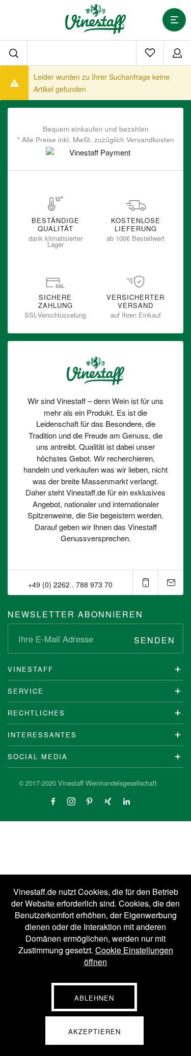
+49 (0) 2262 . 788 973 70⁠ (70, 584)
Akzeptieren (94, 1031)
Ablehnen (94, 998)
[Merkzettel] (149, 53)
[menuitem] (149, 53)
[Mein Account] (177, 53)
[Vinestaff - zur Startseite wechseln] (95, 19)
